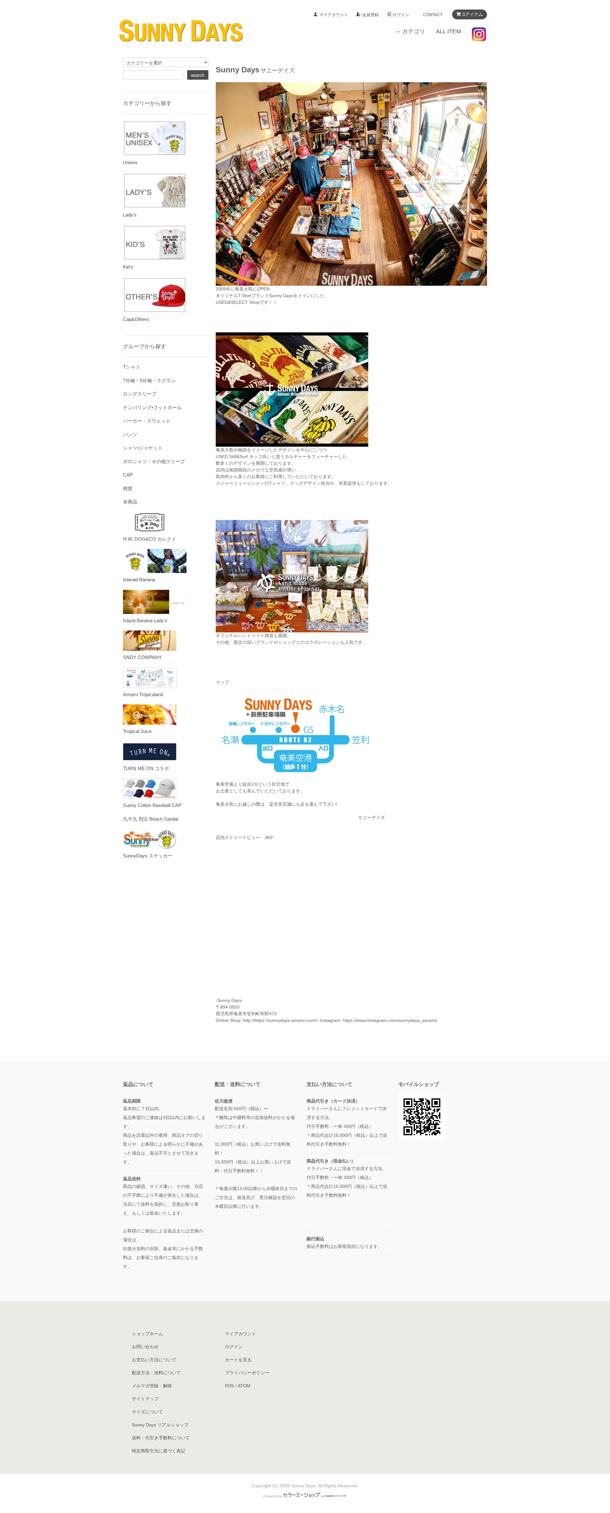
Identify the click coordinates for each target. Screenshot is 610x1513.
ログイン (401, 14)
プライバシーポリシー (247, 1372)
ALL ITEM (448, 31)
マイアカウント (333, 14)
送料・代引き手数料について (161, 1437)
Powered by (272, 1496)
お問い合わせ (145, 1346)
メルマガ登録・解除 (152, 1385)
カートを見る (238, 1359)
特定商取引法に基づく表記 (158, 1450)
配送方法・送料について (156, 1372)
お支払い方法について (154, 1359)
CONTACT (433, 14)
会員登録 (370, 14)
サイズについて (147, 1411)
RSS (229, 1385)
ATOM (244, 1385)
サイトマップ (145, 1398)
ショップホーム (147, 1333)
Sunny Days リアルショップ (160, 1424)
